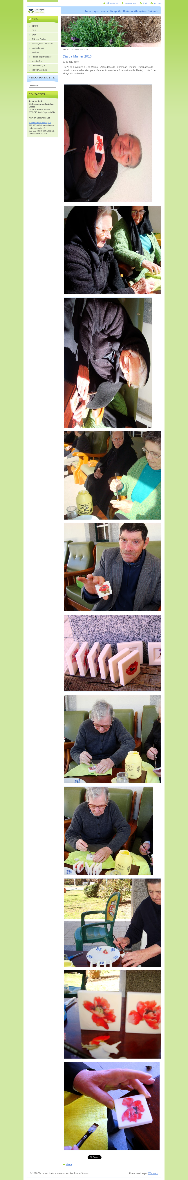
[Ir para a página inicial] (36, 11)
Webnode (153, 1173)
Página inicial (112, 3)
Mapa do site (130, 3)
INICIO (66, 50)
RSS (145, 3)
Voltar (69, 1164)
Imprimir (157, 3)
